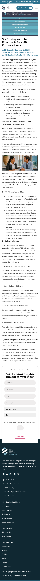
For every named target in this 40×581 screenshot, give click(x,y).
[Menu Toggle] (36, 8)
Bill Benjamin (6, 532)
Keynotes (9, 528)
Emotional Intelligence (13, 502)
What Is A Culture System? (10, 484)
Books (4, 558)
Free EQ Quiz (6, 566)
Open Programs (7, 510)
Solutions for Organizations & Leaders (14, 492)
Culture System (11, 480)
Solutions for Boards (8, 496)
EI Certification (7, 518)
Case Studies (6, 546)
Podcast (4, 562)
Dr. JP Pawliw (6, 536)
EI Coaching (6, 514)
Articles (4, 554)
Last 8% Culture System (9, 488)
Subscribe (20, 436)
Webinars (5, 550)
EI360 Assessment (8, 522)
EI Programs (6, 506)
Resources (9, 542)
